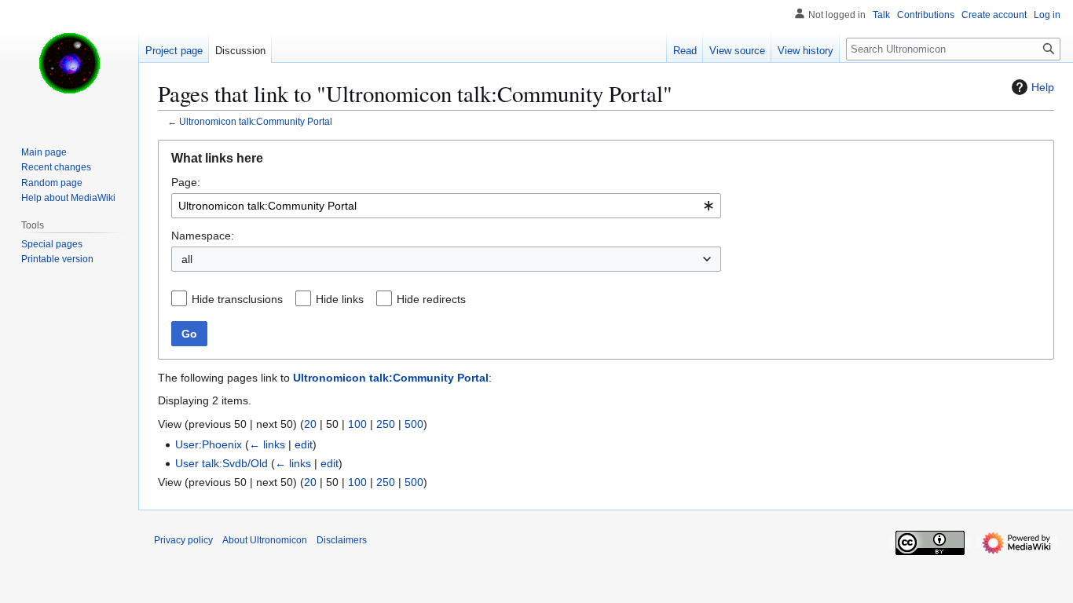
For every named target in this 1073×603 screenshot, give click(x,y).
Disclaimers (342, 540)
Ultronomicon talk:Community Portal (255, 121)
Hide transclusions (237, 299)
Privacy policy (183, 540)
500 (414, 424)
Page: (185, 182)
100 (357, 424)
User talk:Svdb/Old (221, 463)
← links (267, 444)
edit (304, 444)
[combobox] (446, 205)
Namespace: (202, 235)
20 (310, 424)
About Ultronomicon (264, 540)
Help (1042, 87)
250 (385, 424)
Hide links (340, 299)
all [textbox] (186, 259)
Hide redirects (431, 299)
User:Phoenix (208, 444)
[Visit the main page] (69, 63)
